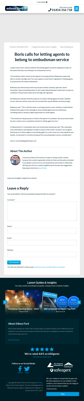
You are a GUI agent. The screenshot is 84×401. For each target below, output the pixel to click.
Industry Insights (51, 47)
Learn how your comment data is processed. (49, 267)
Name (9, 226)
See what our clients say (41, 357)
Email (9, 238)
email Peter (43, 168)
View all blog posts (66, 47)
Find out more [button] (52, 389)
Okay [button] (63, 394)
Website (10, 250)
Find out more (13, 340)
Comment (11, 200)
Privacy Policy (42, 382)
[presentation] (5, 302)
